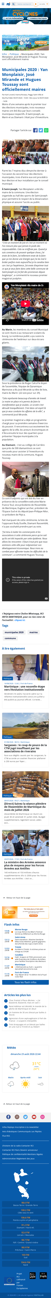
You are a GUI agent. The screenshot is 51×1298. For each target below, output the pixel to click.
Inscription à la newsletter (27, 1127)
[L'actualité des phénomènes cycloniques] (13, 18)
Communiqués (24, 1131)
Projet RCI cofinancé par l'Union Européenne (20, 1281)
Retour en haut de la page (18, 897)
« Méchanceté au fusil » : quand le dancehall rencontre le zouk (28, 968)
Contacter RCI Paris (11, 1150)
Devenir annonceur (29, 1150)
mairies (34, 632)
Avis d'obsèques (9, 1131)
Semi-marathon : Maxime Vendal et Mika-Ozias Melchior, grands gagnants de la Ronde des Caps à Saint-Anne (30, 941)
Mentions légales (35, 1154)
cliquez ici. (20, 620)
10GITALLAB (38, 1295)
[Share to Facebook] (35, 130)
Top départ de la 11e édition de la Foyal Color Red (31, 975)
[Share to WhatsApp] (46, 130)
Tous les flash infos (25, 982)
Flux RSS (6, 1135)
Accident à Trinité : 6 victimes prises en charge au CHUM (30, 950)
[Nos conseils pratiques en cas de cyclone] (38, 18)
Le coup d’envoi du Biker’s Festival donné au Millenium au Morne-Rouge (30, 933)
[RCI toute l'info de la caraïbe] (8, 4)
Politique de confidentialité (14, 1154)
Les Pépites (36, 1131)
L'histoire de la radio (11, 1145)
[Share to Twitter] (41, 130)
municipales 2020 (14, 632)
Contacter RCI (27, 1145)
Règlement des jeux (25, 1158)
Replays (10, 1127)
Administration (9, 1158)
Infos (4, 1127)
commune (10, 638)
